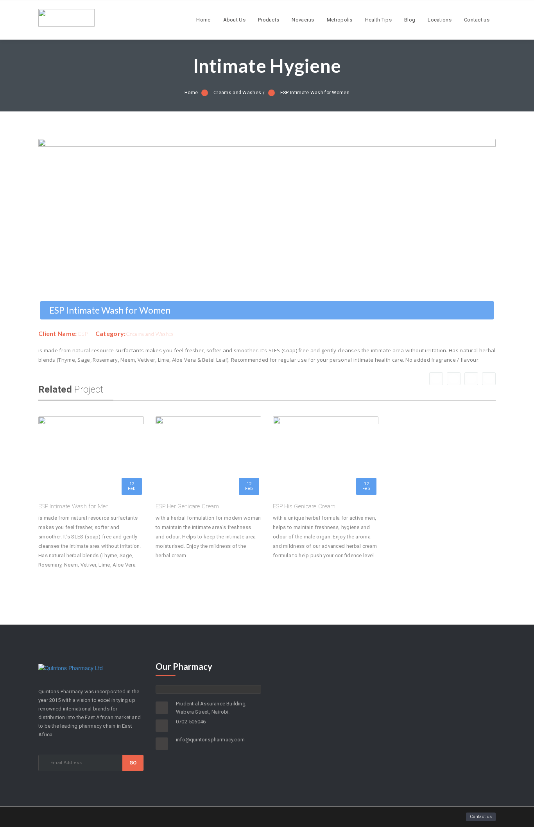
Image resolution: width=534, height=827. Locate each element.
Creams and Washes (150, 333)
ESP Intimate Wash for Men (73, 506)
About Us (234, 20)
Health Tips (378, 20)
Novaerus (303, 20)
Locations (440, 20)
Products (268, 20)
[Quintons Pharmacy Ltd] (66, 24)
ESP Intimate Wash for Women (314, 92)
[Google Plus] (454, 378)
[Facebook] (436, 378)
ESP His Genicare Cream (304, 506)
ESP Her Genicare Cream (187, 506)
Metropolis (340, 20)
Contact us (476, 20)
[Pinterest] (489, 378)
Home (203, 20)
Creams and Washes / (239, 92)
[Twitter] (471, 378)
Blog (409, 20)
